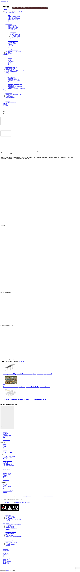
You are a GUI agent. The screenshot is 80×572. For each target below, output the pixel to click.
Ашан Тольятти (6, 459)
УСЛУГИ (5, 534)
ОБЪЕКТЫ (5, 547)
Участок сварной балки (13, 20)
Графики (12, 33)
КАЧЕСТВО (5, 530)
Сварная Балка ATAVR (13, 56)
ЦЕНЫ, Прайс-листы (10, 68)
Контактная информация (8, 490)
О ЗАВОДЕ (5, 514)
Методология (6, 471)
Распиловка (8, 95)
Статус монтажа (13, 39)
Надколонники (11, 64)
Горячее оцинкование (10, 90)
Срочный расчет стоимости (9, 487)
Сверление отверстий (10, 97)
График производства (7, 435)
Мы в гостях (10, 45)
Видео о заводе (6, 476)
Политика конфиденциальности (7, 502)
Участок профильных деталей (14, 17)
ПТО (9, 15)
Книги (4, 472)
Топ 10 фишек (11, 49)
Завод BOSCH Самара (7, 464)
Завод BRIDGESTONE (8, 463)
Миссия (9, 46)
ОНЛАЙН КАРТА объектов (9, 456)
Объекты (6, 148)
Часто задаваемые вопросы (11, 71)
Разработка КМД (9, 93)
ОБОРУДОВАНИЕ (10, 12)
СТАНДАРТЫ (9, 53)
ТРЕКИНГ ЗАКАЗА (12, 29)
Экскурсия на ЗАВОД (7, 491)
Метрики (5, 434)
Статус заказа (13, 32)
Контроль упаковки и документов (15, 86)
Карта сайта (27, 502)
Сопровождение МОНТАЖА (14, 35)
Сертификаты (8, 65)
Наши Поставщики (12, 43)
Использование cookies (20, 502)
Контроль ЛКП (11, 85)
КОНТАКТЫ (6, 550)
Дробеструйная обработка (11, 99)
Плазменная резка (9, 96)
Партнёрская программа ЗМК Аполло (16, 70)
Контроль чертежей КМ (13, 78)
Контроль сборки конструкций (14, 81)
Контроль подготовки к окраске (15, 84)
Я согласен (12, 570)
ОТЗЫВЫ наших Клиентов (11, 72)
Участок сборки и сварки (13, 19)
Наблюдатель (6, 478)
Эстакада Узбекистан (7, 461)
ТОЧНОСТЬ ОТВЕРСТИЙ (14, 34)
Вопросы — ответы (7, 486)
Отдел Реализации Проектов (14, 16)
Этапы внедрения (12, 25)
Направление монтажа (13, 50)
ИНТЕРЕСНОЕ (9, 24)
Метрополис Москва (7, 457)
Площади (5, 432)
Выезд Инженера (14, 37)
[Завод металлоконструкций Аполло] (7, 3)
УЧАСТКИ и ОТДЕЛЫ (11, 13)
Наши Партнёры (9, 73)
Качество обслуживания (11, 76)
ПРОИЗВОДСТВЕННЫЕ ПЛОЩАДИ (14, 11)
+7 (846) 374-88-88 (27, 496)
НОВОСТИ (5, 549)
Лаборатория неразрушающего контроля (16, 88)
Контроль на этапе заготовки (14, 80)
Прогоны (10, 62)
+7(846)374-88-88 (52, 3)
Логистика (8, 91)
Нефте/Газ (21, 361)
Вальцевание (8, 98)
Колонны (10, 58)
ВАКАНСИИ (6, 480)
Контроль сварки (11, 82)
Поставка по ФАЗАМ (12, 28)
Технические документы (8, 452)
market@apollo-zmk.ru (48, 496)
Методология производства (14, 26)
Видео (9, 47)
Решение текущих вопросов (16, 38)
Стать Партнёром (6, 448)
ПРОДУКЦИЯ (6, 523)
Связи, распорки (11, 61)
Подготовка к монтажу (15, 36)
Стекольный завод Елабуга (8, 465)
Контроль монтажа (12, 87)
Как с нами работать (10, 69)
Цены (4, 451)
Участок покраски (12, 21)
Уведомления (13, 30)
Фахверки (10, 63)
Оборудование (6, 433)
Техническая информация (11, 67)
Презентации (6, 447)
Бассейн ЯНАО (6, 462)
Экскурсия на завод (7, 477)
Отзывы (4, 485)
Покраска (8, 101)
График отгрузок (6, 436)
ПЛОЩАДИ (8, 515)
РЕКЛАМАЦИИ (11, 42)
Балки (9, 59)
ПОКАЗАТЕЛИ (9, 23)
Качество (5, 450)
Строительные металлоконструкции (13, 55)
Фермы (9, 60)
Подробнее (7, 570)
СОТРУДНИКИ (9, 52)
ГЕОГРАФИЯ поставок (13, 41)
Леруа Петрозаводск (7, 458)
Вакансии (5, 492)
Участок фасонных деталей (14, 18)
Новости (5, 484)
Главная (2, 148)
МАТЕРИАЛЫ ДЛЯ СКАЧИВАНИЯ (13, 51)
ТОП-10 (4, 437)
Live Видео (10, 44)
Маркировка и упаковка (11, 102)
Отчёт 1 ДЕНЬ (6, 438)
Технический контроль (10, 77)
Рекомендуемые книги (13, 27)
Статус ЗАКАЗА (6, 440)
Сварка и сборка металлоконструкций (14, 94)
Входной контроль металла (14, 79)
